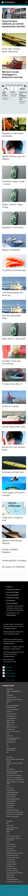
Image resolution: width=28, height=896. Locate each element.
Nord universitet (9, 788)
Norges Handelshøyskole (11, 794)
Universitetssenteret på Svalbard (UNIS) (14, 872)
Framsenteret (9, 711)
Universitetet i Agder (10, 859)
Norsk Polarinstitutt (10, 803)
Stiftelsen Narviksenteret (11, 846)
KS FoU (7, 733)
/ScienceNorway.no (10, 676)
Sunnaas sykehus (9, 848)
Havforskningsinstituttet (11, 718)
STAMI (7, 842)
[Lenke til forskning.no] (12, 1)
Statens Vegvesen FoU (11, 844)
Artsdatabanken (9, 695)
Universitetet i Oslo (10, 866)
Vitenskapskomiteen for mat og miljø (14, 881)
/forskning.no (8, 670)
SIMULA (8, 831)
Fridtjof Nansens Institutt (11, 713)
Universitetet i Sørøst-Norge (12, 870)
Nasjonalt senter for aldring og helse (13, 775)
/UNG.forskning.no (10, 673)
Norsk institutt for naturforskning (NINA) (14, 812)
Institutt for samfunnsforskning (12, 731)
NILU (7, 752)
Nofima (8, 785)
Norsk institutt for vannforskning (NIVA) (14, 814)
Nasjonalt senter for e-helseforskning (14, 777)
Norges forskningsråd (10, 796)
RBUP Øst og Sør (9, 825)
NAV (7, 744)
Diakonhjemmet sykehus (11, 697)
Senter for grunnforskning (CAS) (13, 836)
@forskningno (9, 667)
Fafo (7, 703)
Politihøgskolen (9, 821)
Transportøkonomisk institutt (12, 855)
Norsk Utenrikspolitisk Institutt (12, 810)
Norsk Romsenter (10, 807)
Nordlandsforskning (10, 790)
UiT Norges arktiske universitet (12, 857)
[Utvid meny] (26, 2)
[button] (3, 86)
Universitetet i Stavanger (11, 868)
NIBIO (7, 746)
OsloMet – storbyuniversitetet (12, 816)
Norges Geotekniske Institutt (12, 792)
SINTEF (7, 833)
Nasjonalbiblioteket (10, 769)
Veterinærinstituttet (10, 877)
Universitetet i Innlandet (11, 864)
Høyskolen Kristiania (10, 729)
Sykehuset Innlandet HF (11, 850)
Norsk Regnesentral (10, 805)
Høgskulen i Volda (10, 724)
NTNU (7, 767)
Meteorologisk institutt (11, 742)
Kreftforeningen (9, 735)
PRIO (7, 823)
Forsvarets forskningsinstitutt (12, 709)
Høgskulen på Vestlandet (11, 727)
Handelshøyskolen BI (10, 716)
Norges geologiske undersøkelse (13, 799)
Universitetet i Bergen (10, 861)
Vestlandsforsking (10, 875)
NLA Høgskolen (9, 757)
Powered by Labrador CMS (14, 887)
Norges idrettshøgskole (11, 801)
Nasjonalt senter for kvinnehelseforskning (15, 779)
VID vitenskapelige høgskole (12, 879)
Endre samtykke (10, 680)
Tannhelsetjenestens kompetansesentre (14, 853)
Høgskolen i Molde (10, 720)
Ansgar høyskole (9, 689)
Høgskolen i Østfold (10, 722)
